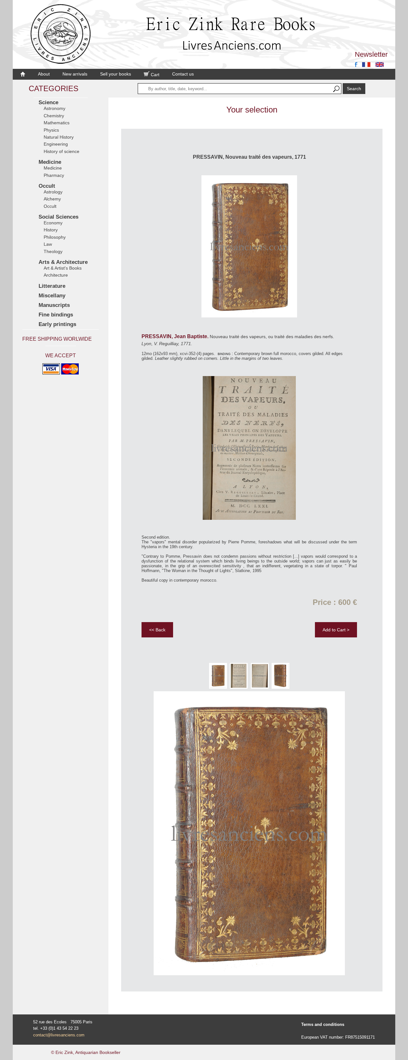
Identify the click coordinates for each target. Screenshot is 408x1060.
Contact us (183, 73)
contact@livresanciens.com (58, 1035)
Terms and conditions (322, 1024)
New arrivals (74, 73)
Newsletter (371, 54)
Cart (154, 74)
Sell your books (115, 73)
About (44, 73)
